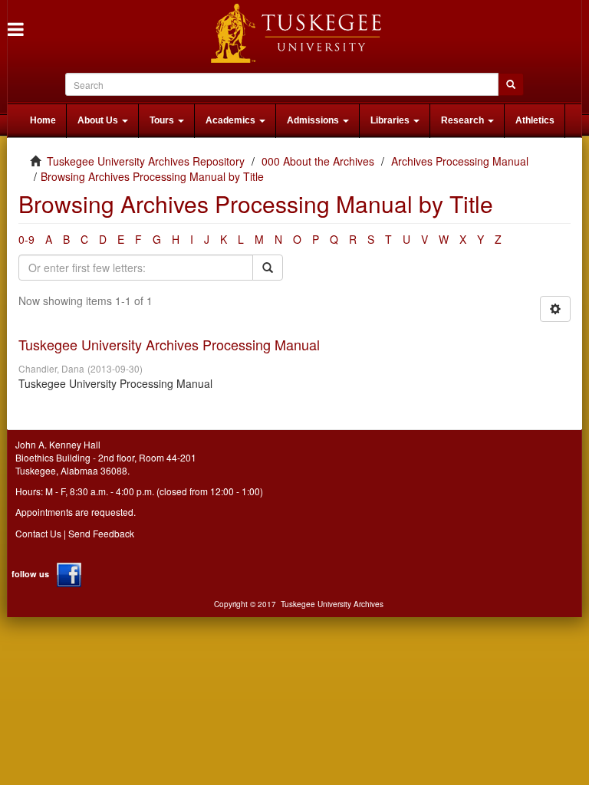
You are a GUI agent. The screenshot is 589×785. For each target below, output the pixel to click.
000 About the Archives (318, 161)
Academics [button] (232, 120)
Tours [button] (163, 120)
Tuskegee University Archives (332, 604)
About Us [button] (98, 120)
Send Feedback (101, 533)
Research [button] (463, 120)
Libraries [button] (391, 120)
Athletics (534, 120)
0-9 (26, 239)
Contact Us (38, 533)
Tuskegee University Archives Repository (146, 161)
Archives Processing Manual (459, 161)
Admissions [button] (314, 120)
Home (43, 120)
